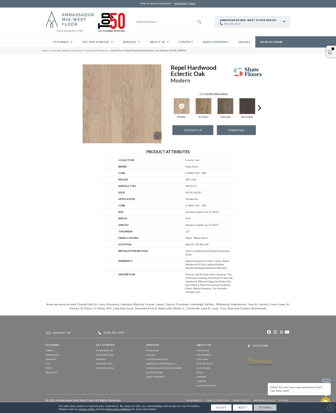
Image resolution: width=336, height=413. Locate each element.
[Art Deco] (203, 106)
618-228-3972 (232, 24)
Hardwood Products (96, 50)
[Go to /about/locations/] (268, 345)
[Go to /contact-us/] (67, 333)
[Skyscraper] (247, 106)
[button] (199, 21)
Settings (265, 407)
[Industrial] (225, 106)
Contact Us (193, 130)
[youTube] (286, 332)
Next (259, 102)
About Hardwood (73, 50)
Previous (169, 102)
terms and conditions (118, 409)
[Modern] (181, 106)
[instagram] (274, 332)
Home (45, 50)
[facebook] (268, 332)
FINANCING (236, 130)
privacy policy (87, 409)
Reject (242, 407)
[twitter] (280, 332)
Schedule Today (184, 3)
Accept (221, 407)
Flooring (55, 50)
